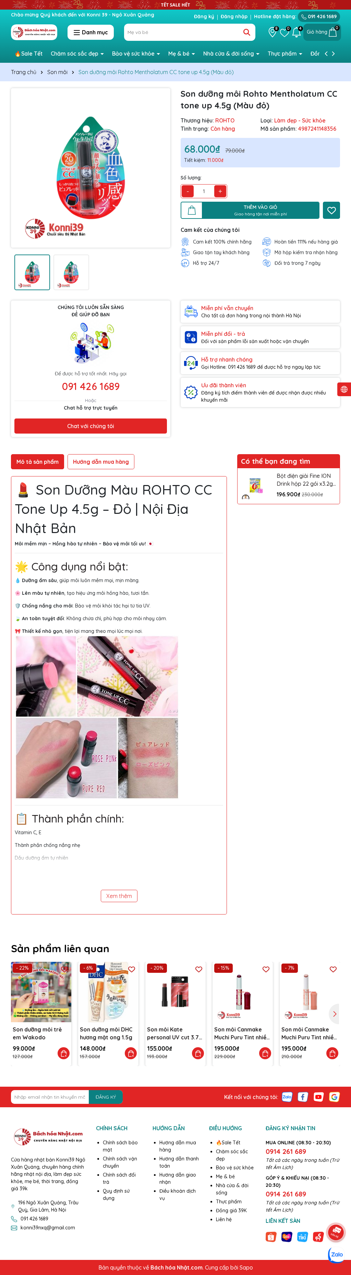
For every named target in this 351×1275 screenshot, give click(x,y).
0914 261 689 (286, 1151)
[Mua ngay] (64, 1053)
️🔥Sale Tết (28, 53)
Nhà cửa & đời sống (229, 53)
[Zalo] (287, 1097)
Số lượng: (191, 178)
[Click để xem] (90, 168)
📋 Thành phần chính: (69, 818)
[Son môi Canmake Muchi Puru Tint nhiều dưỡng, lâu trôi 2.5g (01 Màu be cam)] (310, 992)
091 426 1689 (321, 16)
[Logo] (34, 31)
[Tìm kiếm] (247, 32)
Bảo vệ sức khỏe (134, 53)
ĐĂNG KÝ (106, 1097)
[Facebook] (303, 1097)
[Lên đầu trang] (336, 1213)
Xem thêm (119, 896)
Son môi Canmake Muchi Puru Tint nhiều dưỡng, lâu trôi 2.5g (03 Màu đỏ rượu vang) (241, 1033)
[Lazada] (286, 1236)
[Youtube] (318, 1097)
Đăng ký (204, 16)
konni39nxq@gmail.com (48, 1228)
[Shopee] (271, 1236)
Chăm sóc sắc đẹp (75, 53)
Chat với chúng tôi (90, 426)
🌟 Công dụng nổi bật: (71, 566)
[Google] (334, 1097)
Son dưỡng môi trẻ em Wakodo (37, 1033)
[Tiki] (302, 1236)
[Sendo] (318, 1236)
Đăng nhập (234, 16)
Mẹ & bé (179, 53)
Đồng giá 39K (231, 1210)
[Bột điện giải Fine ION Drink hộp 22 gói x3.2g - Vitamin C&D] (255, 486)
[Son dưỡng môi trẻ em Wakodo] (41, 992)
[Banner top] (175, 4)
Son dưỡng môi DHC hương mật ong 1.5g (106, 1033)
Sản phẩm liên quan (60, 948)
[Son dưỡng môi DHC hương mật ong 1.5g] (108, 992)
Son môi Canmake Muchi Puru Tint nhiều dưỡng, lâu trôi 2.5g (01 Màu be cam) (309, 1033)
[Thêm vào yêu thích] (331, 210)
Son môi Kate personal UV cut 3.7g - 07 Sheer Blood (175, 1033)
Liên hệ (224, 1219)
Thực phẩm (283, 53)
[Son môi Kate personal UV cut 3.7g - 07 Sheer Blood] (175, 992)
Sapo (246, 1267)
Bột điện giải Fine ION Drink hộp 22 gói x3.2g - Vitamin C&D (305, 479)
